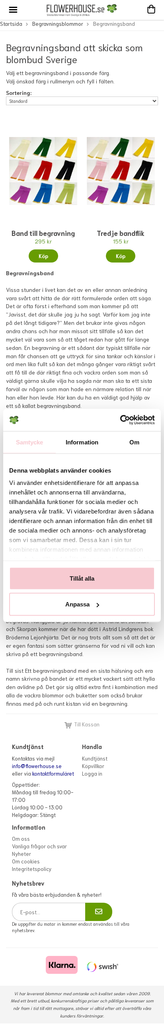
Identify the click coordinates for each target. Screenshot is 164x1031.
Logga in (92, 773)
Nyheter (21, 853)
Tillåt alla (82, 578)
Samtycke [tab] (29, 441)
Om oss (21, 838)
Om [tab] (134, 441)
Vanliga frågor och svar (39, 846)
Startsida (11, 23)
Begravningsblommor (57, 23)
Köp (43, 256)
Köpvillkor (93, 766)
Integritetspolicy (31, 868)
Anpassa (77, 604)
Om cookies (26, 861)
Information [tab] (82, 441)
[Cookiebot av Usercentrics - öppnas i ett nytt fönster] (120, 420)
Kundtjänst (94, 758)
